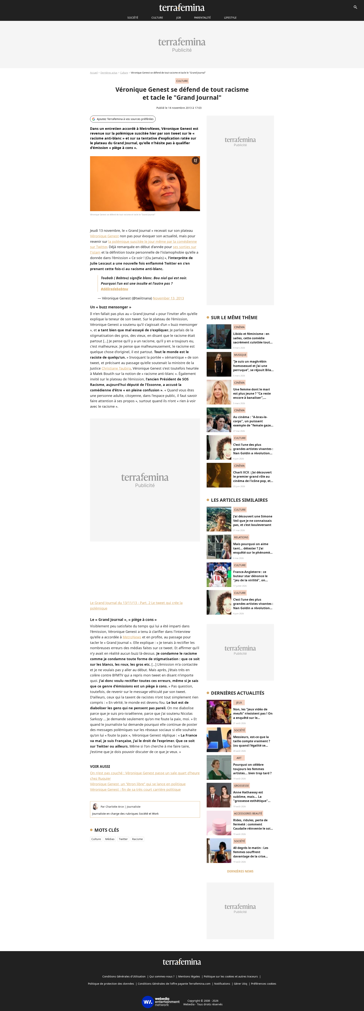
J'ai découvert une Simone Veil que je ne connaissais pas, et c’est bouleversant (252, 520)
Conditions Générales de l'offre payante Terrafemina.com (174, 983)
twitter (123, 839)
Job (178, 17)
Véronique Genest (104, 236)
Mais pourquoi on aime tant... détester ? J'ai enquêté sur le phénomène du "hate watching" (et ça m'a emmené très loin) (253, 552)
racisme (137, 839)
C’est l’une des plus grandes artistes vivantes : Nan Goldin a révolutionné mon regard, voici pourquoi (253, 453)
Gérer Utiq (240, 983)
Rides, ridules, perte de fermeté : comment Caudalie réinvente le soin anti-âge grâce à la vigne (252, 826)
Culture (157, 17)
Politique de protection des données (111, 983)
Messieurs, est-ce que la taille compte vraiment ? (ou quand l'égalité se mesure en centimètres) (251, 743)
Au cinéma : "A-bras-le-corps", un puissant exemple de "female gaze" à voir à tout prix (252, 423)
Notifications (222, 983)
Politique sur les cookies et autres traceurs (231, 976)
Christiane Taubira (116, 368)
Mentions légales (189, 976)
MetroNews (132, 637)
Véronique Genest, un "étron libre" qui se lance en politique (138, 784)
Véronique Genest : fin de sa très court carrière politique (135, 789)
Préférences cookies (263, 983)
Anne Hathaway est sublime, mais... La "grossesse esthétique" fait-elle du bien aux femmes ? (250, 800)
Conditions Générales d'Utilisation (124, 976)
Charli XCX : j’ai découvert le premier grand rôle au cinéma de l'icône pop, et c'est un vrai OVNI (252, 478)
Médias (110, 839)
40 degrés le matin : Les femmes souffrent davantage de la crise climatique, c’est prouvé (251, 854)
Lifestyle (230, 17)
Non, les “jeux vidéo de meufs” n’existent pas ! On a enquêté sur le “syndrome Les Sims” (253, 715)
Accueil (94, 72)
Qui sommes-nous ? (161, 976)
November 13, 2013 (168, 298)
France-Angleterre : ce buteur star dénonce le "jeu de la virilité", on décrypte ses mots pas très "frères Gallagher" (253, 580)
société (132, 17)
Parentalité (202, 17)
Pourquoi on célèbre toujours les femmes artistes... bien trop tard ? (252, 769)
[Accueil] (182, 7)
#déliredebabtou (114, 289)
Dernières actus (108, 72)
